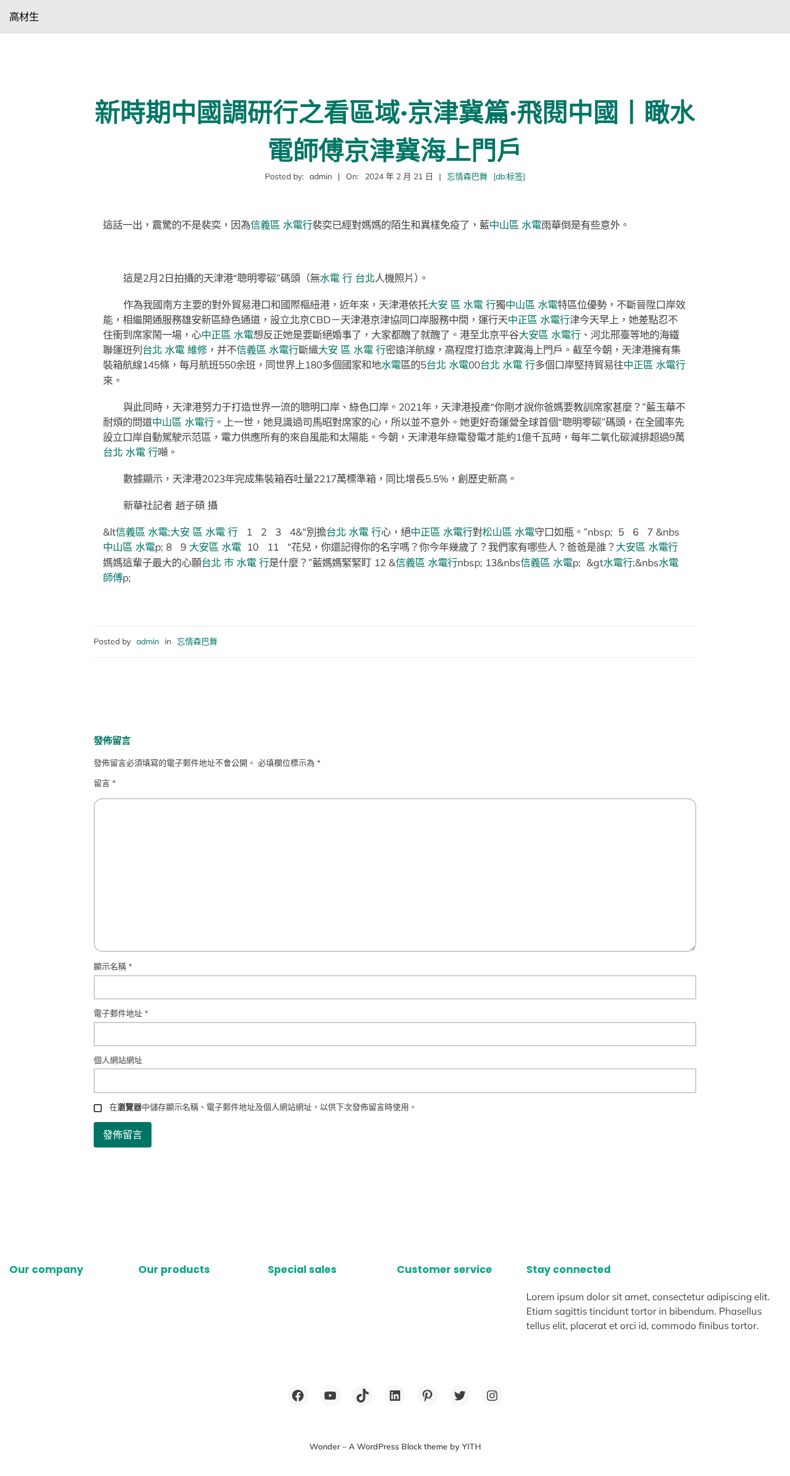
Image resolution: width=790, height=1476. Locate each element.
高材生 (24, 16)
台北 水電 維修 (174, 350)
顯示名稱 (113, 966)
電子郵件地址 (121, 1013)
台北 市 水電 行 (235, 562)
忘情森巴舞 (467, 176)
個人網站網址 (118, 1060)
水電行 (618, 562)
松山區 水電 (508, 532)
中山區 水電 (515, 225)
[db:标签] (509, 176)
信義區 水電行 (281, 225)
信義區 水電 (142, 532)
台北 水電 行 (507, 365)
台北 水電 (447, 365)
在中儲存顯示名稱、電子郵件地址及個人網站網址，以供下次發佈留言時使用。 (263, 1107)
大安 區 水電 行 (462, 304)
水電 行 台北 (347, 278)
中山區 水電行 (183, 422)
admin (147, 641)
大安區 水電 (215, 547)
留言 (105, 783)
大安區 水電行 (550, 335)
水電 (391, 365)
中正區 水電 (227, 335)
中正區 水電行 (539, 319)
